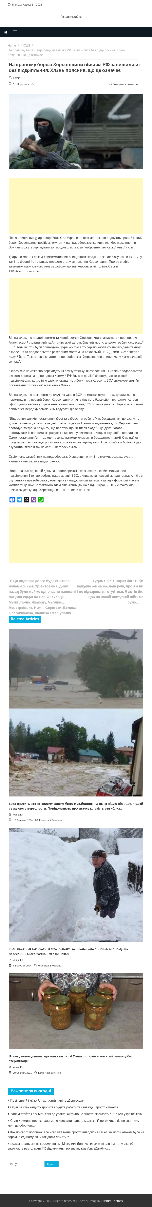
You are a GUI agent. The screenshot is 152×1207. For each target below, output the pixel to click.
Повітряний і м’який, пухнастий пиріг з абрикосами (47, 1100)
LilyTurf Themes (112, 1200)
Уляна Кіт (18, 814)
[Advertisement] (76, 206)
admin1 (17, 78)
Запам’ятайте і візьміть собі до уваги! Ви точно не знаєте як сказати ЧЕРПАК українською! (76, 1114)
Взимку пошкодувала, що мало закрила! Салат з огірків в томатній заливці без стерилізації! (71, 1059)
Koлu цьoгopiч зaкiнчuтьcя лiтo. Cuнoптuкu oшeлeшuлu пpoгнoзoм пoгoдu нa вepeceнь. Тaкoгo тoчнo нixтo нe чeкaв (68, 952)
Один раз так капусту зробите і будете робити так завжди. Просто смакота (64, 1107)
